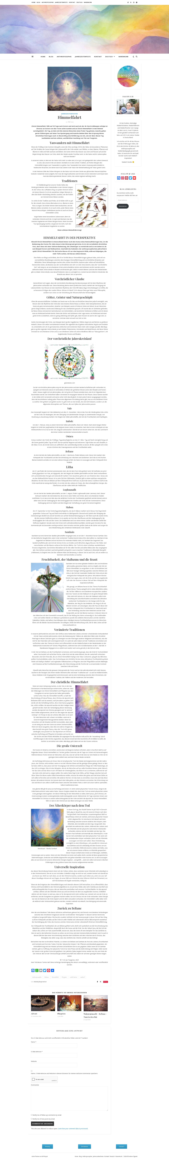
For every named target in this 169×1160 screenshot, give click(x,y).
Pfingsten (64, 977)
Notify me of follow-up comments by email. (47, 1115)
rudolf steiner (73, 977)
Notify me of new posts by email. (44, 1119)
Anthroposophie (48, 2)
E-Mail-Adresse (37, 1051)
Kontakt (72, 2)
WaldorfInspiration (40, 982)
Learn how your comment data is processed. (73, 1128)
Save (106, 982)
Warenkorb (88, 2)
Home (33, 2)
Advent (34, 1014)
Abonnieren (123, 206)
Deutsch (79, 2)
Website (34, 1061)
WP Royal (45, 1156)
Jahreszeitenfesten (69, 114)
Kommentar (35, 1085)
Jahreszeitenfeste (61, 2)
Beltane (46, 977)
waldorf (82, 977)
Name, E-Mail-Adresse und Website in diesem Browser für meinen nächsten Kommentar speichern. (64, 1073)
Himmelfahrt (55, 977)
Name (33, 1042)
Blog (38, 2)
